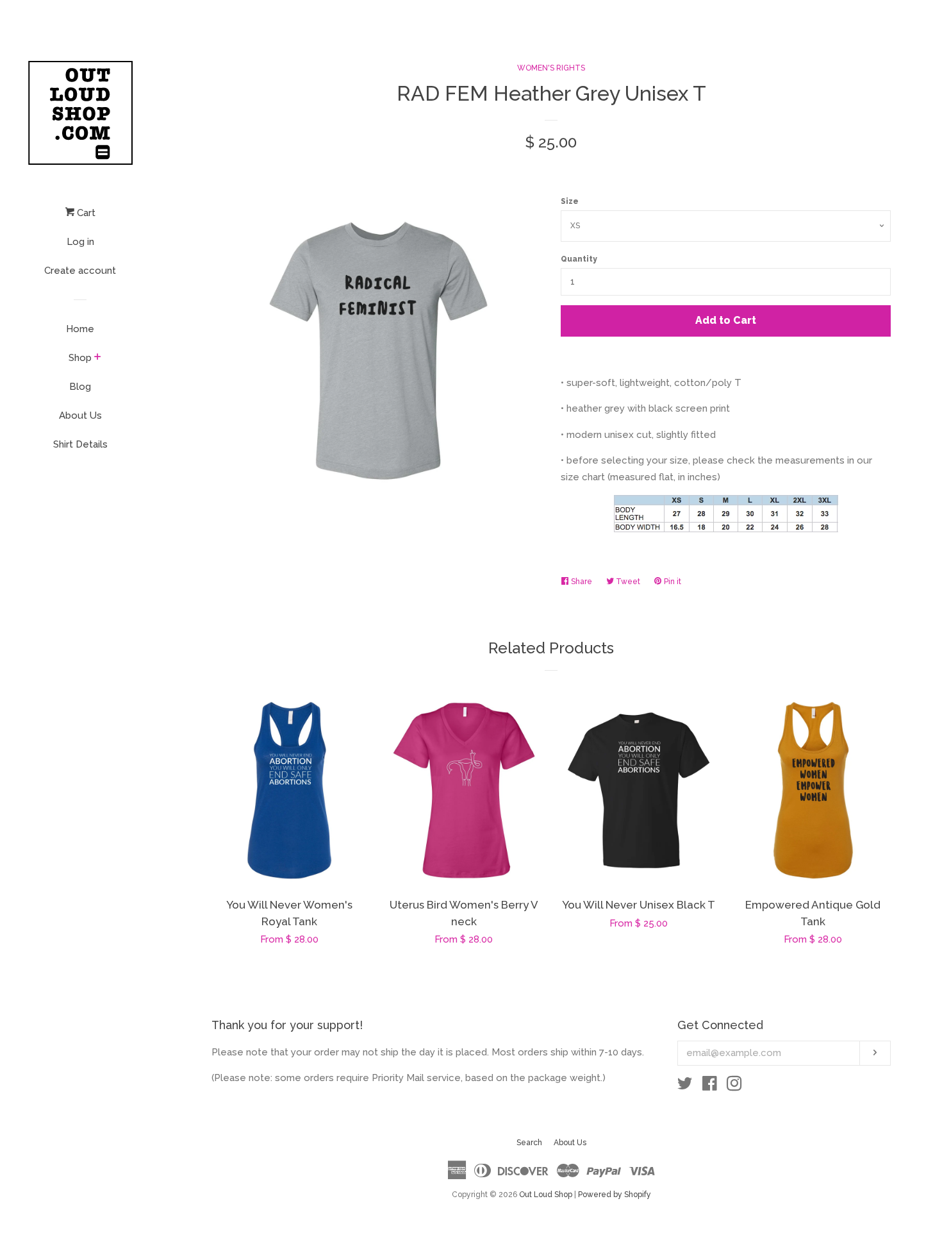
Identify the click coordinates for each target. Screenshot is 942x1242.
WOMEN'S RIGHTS (551, 67)
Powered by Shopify (614, 1194)
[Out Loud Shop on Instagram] (734, 1086)
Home (80, 329)
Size (570, 201)
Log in (80, 242)
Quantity (579, 259)
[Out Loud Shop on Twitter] (685, 1086)
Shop (80, 358)
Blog (80, 386)
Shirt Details (80, 444)
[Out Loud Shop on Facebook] (710, 1086)
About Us (80, 415)
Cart (84, 213)
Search (529, 1142)
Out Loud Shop (545, 1194)
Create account (80, 270)
